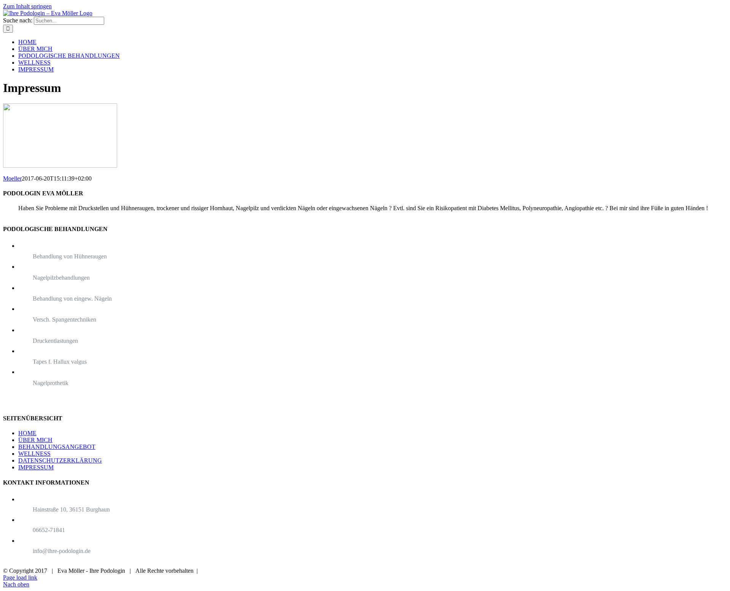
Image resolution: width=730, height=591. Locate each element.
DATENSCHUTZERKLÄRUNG (60, 460)
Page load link (20, 577)
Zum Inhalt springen (27, 6)
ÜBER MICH (35, 440)
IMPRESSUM (36, 467)
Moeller (12, 178)
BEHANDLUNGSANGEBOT (56, 447)
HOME (27, 433)
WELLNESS (34, 453)
